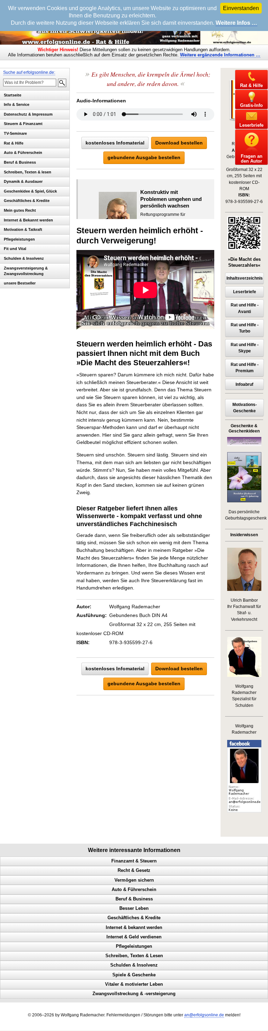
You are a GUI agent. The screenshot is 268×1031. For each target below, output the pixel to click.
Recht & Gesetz (134, 870)
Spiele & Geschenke (134, 975)
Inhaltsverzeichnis (244, 278)
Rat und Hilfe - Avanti (245, 308)
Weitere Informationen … (220, 54)
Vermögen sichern (134, 880)
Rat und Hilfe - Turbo (245, 328)
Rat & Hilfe (13, 143)
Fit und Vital (15, 249)
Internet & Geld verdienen (134, 937)
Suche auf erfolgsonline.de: (29, 72)
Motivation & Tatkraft (23, 229)
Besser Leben (134, 908)
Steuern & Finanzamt (23, 124)
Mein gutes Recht (20, 210)
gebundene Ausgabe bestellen (143, 157)
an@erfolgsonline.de (204, 1015)
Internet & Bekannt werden (28, 220)
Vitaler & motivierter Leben (134, 984)
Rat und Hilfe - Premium (245, 367)
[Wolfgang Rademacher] (244, 811)
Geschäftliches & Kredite (27, 200)
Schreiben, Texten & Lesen (134, 955)
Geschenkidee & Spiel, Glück (30, 191)
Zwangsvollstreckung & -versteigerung (134, 993)
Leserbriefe (244, 291)
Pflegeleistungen (19, 239)
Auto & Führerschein (23, 152)
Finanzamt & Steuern (134, 861)
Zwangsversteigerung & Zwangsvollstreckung (26, 271)
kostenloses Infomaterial (114, 143)
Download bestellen (179, 143)
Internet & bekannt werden (134, 927)
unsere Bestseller (20, 283)
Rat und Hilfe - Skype (245, 347)
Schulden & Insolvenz (24, 258)
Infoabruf (244, 384)
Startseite (12, 95)
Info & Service (16, 104)
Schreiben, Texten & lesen (27, 172)
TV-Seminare (15, 133)
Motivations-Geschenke (244, 407)
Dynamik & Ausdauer (23, 181)
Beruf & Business (20, 162)
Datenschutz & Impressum (28, 114)
